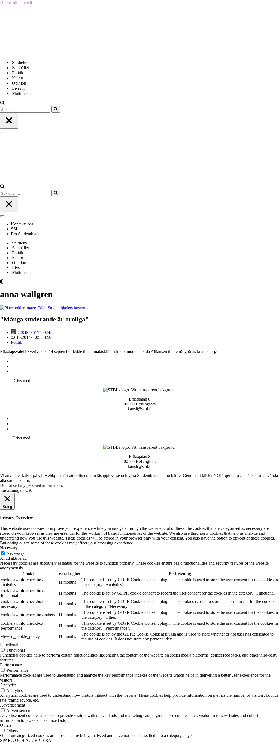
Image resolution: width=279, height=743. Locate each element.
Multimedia (22, 93)
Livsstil (18, 88)
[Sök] (2, 103)
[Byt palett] (49, 281)
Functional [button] (9, 644)
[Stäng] (9, 121)
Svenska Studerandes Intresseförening (44, 366)
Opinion (19, 83)
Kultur (17, 78)
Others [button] (5, 725)
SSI (14, 229)
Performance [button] (11, 664)
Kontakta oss (22, 224)
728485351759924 (33, 332)
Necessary (15, 553)
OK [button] (28, 490)
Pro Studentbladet (26, 233)
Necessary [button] (9, 548)
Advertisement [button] (12, 705)
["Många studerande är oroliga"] (45, 307)
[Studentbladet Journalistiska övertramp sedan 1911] (27, 53)
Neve (4, 380)
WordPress (40, 380)
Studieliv (19, 62)
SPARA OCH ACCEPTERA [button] (25, 740)
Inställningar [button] (12, 490)
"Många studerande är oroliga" (44, 319)
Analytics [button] (8, 685)
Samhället (20, 67)
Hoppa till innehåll (16, 2)
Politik (17, 72)
